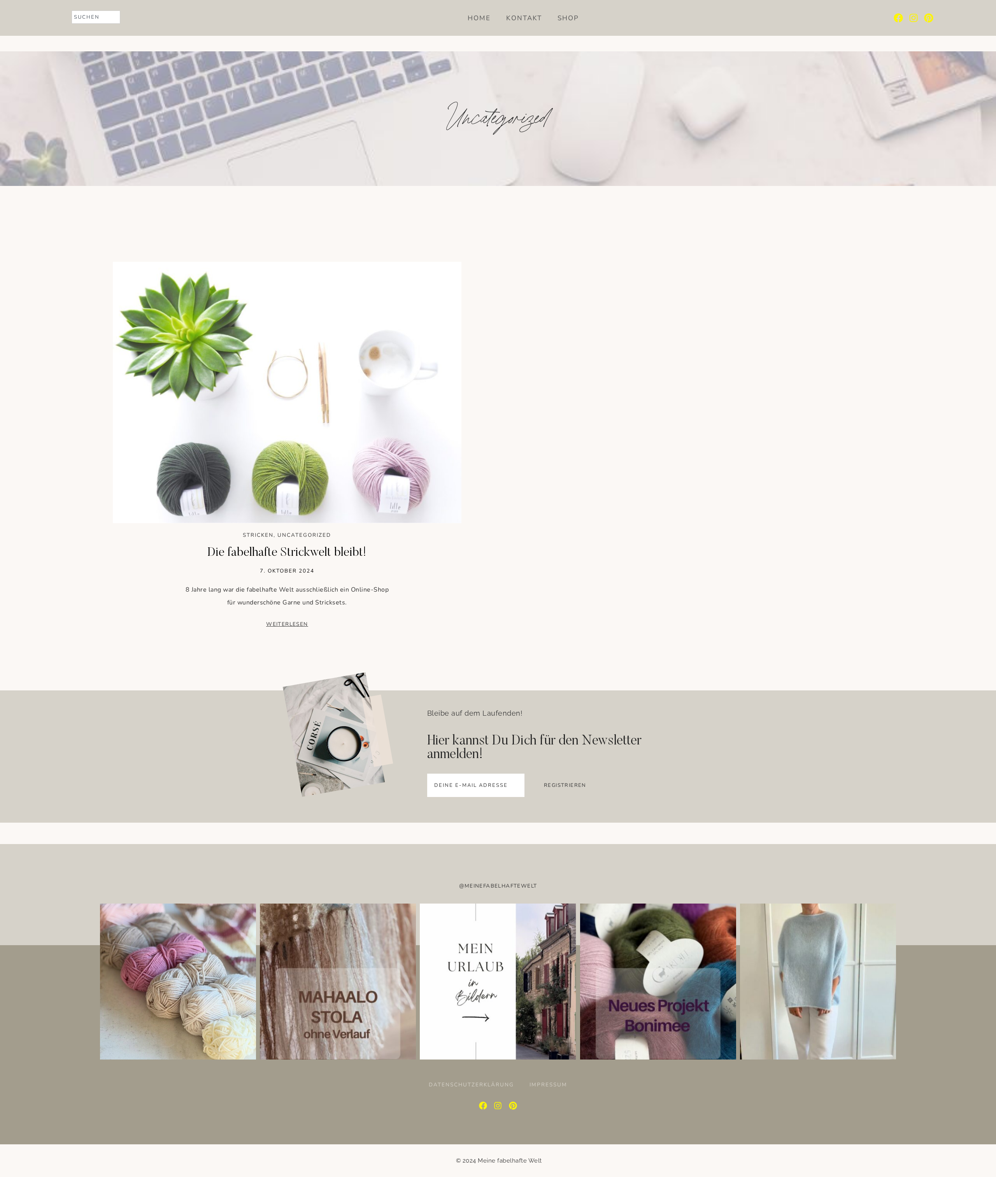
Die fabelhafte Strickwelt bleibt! (286, 552)
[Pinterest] (928, 18)
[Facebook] (898, 18)
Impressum (548, 1084)
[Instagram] (913, 18)
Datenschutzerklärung (471, 1084)
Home (479, 18)
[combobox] (96, 17)
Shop (568, 18)
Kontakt (524, 18)
